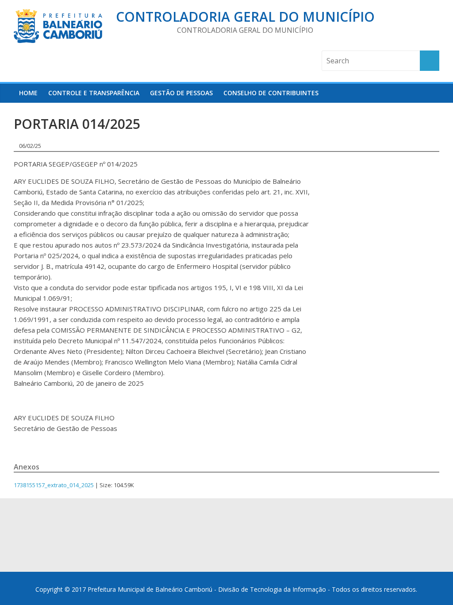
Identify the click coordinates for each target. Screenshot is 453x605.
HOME (28, 93)
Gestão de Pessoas (181, 93)
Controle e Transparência (93, 93)
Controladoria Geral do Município (245, 17)
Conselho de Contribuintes (271, 93)
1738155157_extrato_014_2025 (54, 485)
